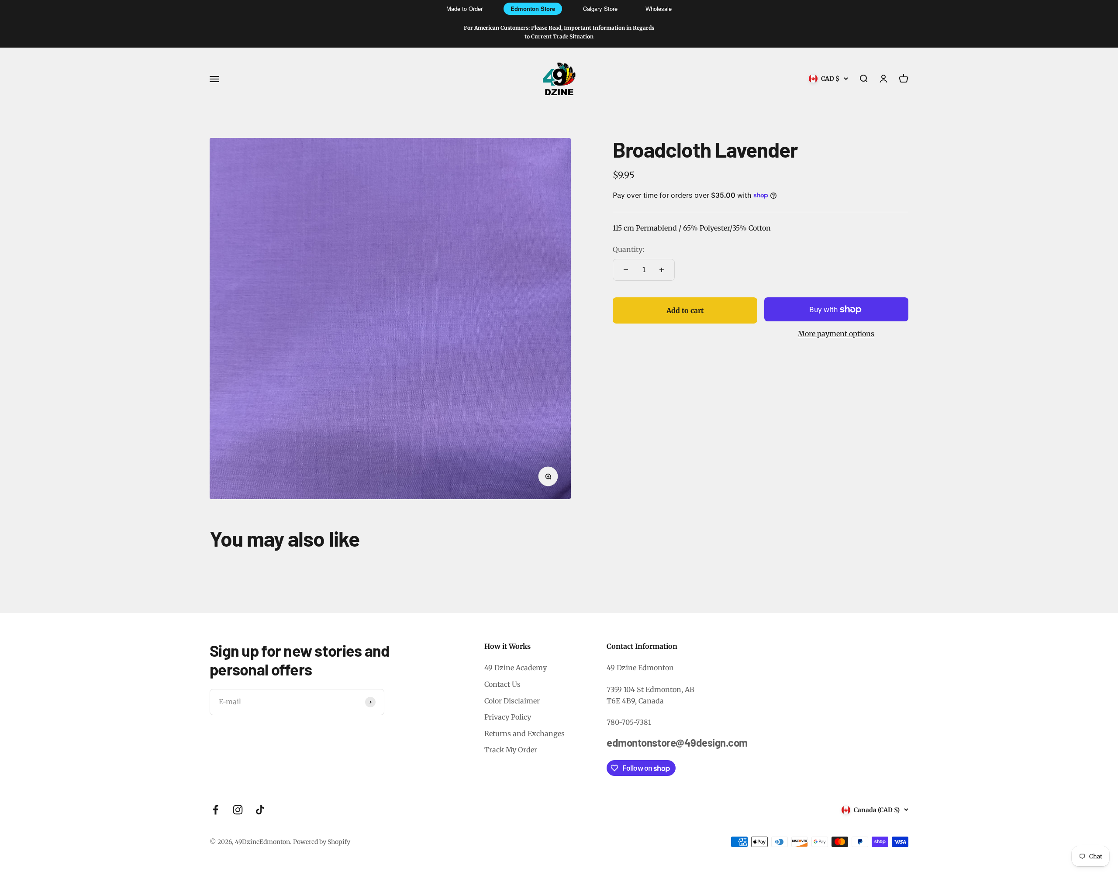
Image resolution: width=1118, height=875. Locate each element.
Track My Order (510, 749)
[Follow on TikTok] (260, 810)
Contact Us (502, 684)
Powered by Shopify (321, 842)
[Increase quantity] (661, 269)
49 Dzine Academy (515, 667)
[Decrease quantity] (625, 269)
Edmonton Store (533, 8)
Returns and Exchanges (524, 733)
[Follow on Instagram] (238, 810)
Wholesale (658, 8)
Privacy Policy (507, 717)
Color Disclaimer (512, 700)
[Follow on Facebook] (215, 810)
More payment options (836, 333)
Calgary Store (600, 8)
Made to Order (464, 8)
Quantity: (628, 249)
